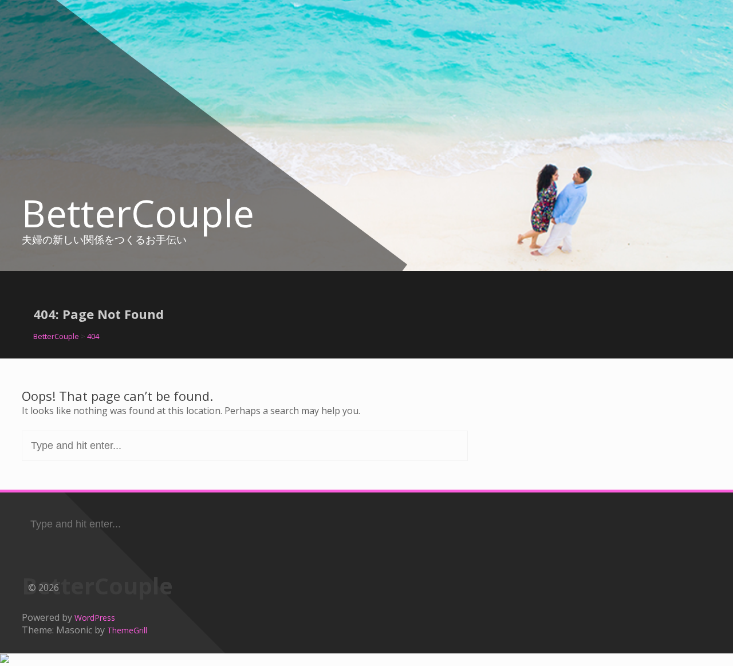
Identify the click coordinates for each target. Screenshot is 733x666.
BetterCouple (138, 213)
